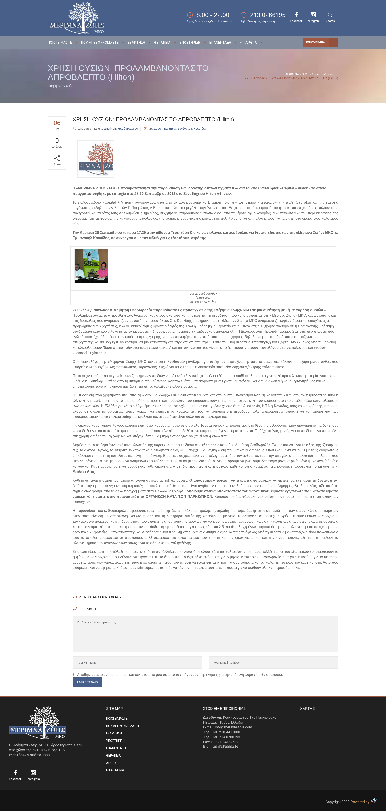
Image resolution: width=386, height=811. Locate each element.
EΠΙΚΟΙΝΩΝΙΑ (115, 770)
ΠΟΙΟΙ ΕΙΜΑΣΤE (117, 718)
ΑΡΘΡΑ (111, 763)
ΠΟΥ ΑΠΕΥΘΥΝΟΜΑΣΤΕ (123, 726)
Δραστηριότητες (323, 74)
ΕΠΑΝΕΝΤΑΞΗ (116, 748)
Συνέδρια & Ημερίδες (192, 128)
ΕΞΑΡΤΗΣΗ (114, 733)
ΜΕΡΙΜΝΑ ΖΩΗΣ (296, 74)
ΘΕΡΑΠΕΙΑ (113, 755)
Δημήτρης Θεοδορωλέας (121, 128)
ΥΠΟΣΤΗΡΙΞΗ (115, 741)
